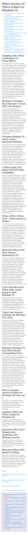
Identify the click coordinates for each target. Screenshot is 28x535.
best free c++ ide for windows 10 (13, 522)
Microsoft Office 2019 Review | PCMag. (15, 52)
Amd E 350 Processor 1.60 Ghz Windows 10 (13, 490)
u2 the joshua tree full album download (15, 510)
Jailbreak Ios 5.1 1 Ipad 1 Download (11, 486)
